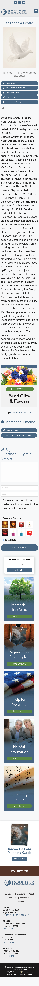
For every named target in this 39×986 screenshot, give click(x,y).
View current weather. (20, 412)
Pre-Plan (13, 898)
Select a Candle (12, 518)
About (31, 894)
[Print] (3, 108)
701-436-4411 (8, 956)
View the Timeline (13, 430)
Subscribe (20, 570)
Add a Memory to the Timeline (15, 88)
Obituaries (20, 901)
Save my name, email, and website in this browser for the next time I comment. (20, 504)
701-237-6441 (8, 915)
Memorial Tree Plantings (14, 102)
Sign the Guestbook (12, 92)
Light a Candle (10, 83)
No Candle (10, 539)
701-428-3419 (8, 929)
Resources (25, 898)
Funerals (7, 894)
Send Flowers (10, 97)
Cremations (20, 894)
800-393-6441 (22, 915)
